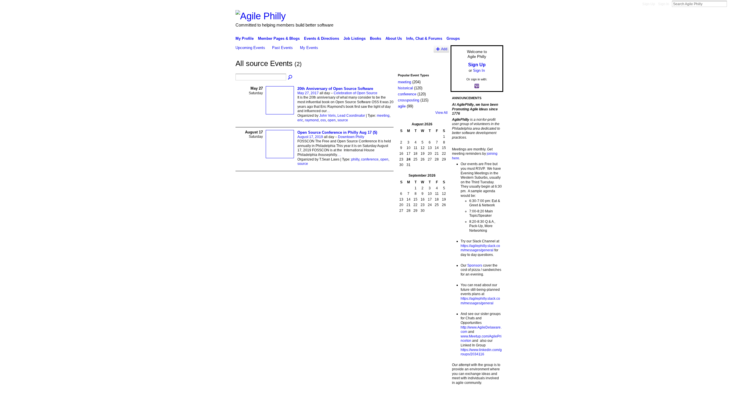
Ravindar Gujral (278, 398)
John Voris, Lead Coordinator (342, 116)
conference (370, 159)
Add (444, 49)
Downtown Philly (351, 137)
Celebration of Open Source (355, 93)
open (332, 120)
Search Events (290, 77)
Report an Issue (460, 398)
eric (300, 120)
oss (323, 120)
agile (402, 106)
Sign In (663, 4)
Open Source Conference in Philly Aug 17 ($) (337, 132)
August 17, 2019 (310, 137)
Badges (438, 398)
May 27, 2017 (308, 93)
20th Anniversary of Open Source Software (335, 88)
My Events (309, 48)
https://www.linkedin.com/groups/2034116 (481, 352)
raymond (312, 120)
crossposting (408, 100)
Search (731, 3)
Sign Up (648, 4)
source (342, 120)
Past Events (282, 48)
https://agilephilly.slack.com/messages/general (480, 248)
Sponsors (474, 265)
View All (441, 113)
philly (355, 159)
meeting (383, 116)
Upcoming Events (250, 48)
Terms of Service (490, 398)
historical (405, 88)
